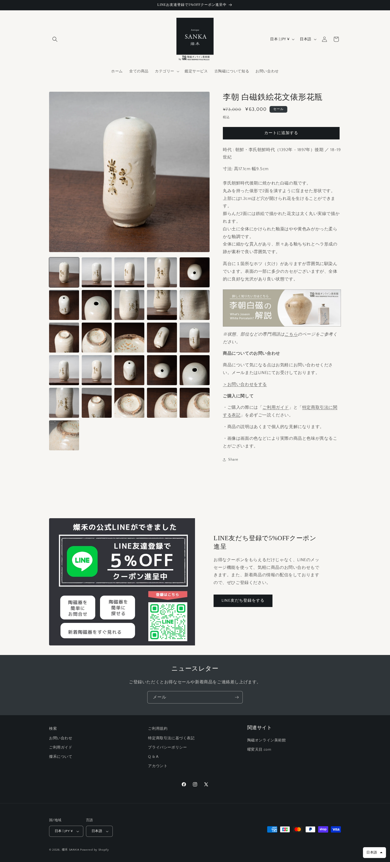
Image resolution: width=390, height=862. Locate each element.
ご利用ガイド (275, 407)
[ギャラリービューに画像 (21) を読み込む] (64, 403)
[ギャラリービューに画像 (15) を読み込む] (195, 338)
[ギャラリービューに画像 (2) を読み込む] (97, 272)
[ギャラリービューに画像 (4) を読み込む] (162, 272)
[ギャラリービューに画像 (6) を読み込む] (64, 305)
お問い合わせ (60, 738)
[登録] (236, 697)
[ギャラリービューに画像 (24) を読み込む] (162, 403)
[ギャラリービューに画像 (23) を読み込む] (129, 403)
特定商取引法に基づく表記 (171, 738)
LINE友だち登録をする (243, 600)
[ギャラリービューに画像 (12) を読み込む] (97, 338)
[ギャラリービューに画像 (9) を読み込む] (162, 305)
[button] (55, 39)
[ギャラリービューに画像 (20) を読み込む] (195, 370)
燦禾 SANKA (70, 849)
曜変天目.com (259, 749)
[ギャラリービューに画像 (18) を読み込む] (129, 370)
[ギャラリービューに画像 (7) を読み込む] (97, 305)
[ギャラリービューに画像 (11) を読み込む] (64, 338)
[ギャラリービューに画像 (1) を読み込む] (64, 272)
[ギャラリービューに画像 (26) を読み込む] (64, 435)
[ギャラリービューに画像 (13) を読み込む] (129, 338)
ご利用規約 (157, 729)
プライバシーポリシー (167, 747)
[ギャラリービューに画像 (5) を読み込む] (195, 272)
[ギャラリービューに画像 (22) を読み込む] (97, 403)
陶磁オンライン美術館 (266, 740)
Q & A (153, 757)
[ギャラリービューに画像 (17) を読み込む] (97, 370)
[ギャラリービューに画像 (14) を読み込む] (162, 338)
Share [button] (233, 460)
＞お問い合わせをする (245, 384)
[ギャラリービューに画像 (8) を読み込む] (129, 305)
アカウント (157, 766)
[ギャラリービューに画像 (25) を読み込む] (195, 403)
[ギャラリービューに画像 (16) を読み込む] (64, 370)
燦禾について (60, 757)
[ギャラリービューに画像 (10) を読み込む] (195, 305)
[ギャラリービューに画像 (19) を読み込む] (162, 370)
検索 (53, 729)
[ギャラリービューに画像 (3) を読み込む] (129, 272)
